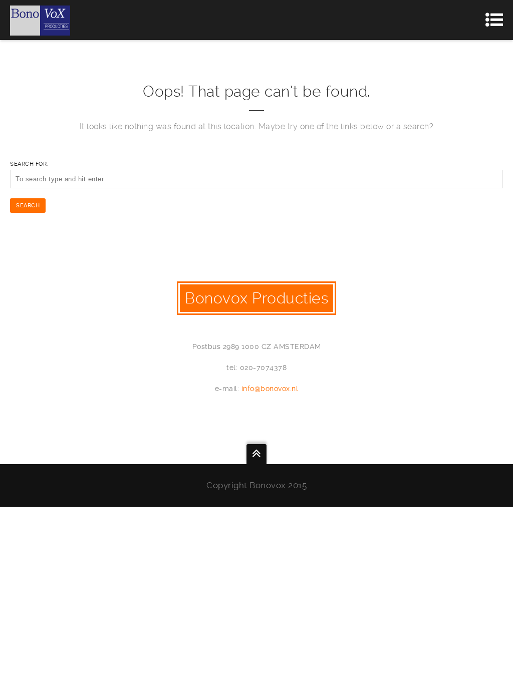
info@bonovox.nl (270, 389)
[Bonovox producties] (40, 20)
